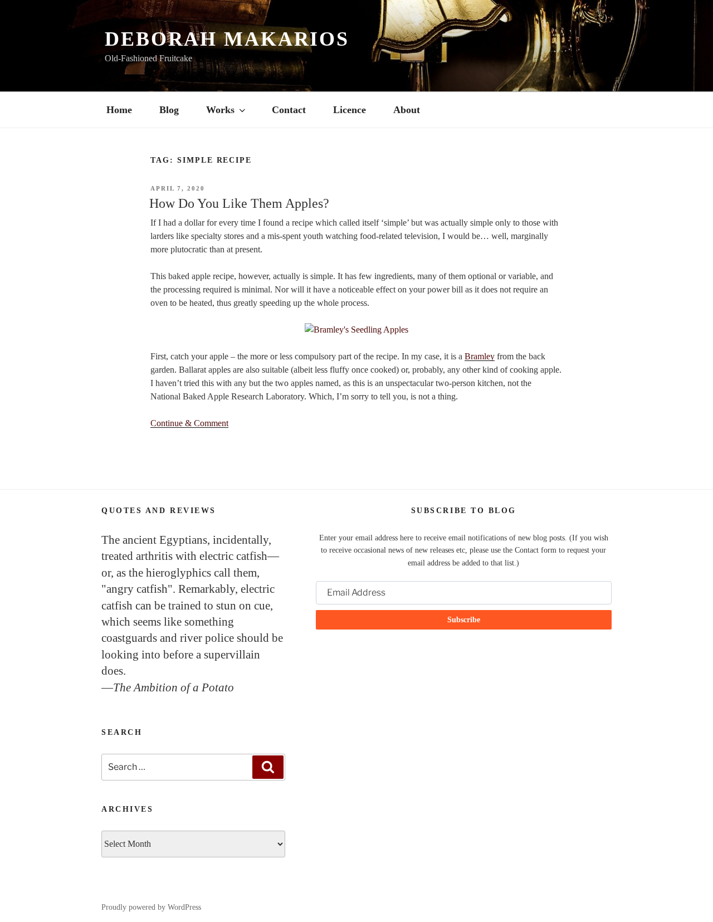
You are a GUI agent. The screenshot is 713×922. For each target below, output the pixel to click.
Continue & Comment (189, 423)
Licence (349, 109)
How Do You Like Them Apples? (239, 203)
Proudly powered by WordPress (151, 907)
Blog (169, 109)
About (406, 109)
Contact (289, 109)
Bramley (480, 356)
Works (220, 109)
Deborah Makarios (227, 39)
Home (119, 109)
